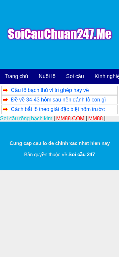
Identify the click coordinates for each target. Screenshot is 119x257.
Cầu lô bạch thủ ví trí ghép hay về (50, 90)
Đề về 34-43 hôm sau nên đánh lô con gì (58, 99)
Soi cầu (75, 76)
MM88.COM (70, 118)
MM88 (95, 118)
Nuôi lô (47, 76)
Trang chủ (16, 76)
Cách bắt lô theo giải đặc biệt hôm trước (58, 109)
